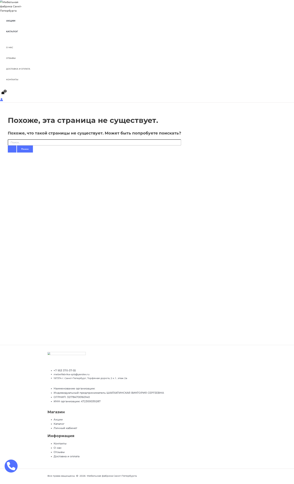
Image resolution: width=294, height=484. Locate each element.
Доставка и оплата (18, 69)
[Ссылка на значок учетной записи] (1, 100)
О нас (9, 47)
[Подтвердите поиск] (12, 149)
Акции (10, 20)
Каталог (12, 31)
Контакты (12, 79)
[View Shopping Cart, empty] (3, 93)
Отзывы (11, 58)
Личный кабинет (65, 428)
